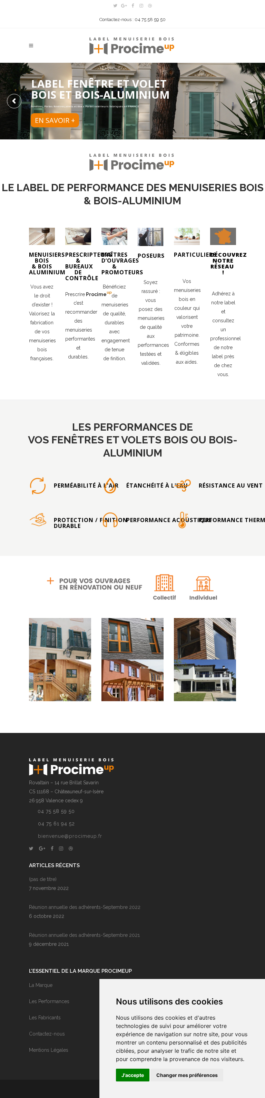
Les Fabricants (45, 1017)
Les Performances (49, 1001)
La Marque (40, 985)
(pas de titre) (43, 879)
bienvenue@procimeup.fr (70, 836)
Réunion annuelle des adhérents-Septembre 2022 (84, 907)
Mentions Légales (48, 1050)
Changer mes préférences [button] (187, 1075)
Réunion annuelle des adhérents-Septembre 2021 (84, 935)
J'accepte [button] (132, 1075)
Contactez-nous (47, 1034)
